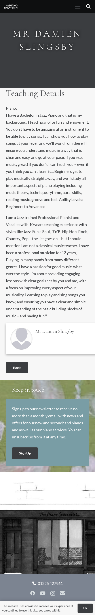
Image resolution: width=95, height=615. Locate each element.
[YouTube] (43, 593)
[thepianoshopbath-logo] (11, 6)
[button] (78, 6)
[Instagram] (52, 593)
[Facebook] (32, 593)
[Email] (62, 593)
